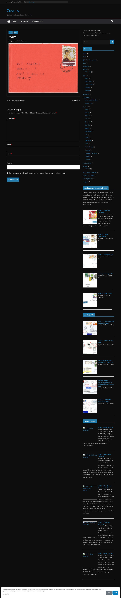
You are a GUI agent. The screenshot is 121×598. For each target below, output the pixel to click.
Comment (11, 119)
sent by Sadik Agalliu (105, 293)
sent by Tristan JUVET (105, 274)
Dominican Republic (91, 100)
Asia (84, 75)
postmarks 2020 (37, 21)
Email (9, 154)
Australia (86, 94)
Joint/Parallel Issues (89, 60)
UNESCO (86, 66)
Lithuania (88, 141)
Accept (115, 592)
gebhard (24, 41)
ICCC (84, 57)
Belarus (87, 116)
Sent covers (24, 21)
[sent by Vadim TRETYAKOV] (90, 235)
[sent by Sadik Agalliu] (90, 294)
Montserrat (88, 103)
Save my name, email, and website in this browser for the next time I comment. (37, 173)
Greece (87, 128)
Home (15, 21)
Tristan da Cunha (88, 175)
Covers (13, 10)
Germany (88, 122)
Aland (86, 109)
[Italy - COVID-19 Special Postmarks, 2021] (90, 321)
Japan (86, 78)
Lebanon (32, 2)
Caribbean (86, 97)
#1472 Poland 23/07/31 (105, 553)
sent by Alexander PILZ (105, 254)
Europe (85, 107)
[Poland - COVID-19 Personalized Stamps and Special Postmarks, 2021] (90, 380)
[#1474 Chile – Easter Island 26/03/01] (90, 486)
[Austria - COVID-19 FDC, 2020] (90, 341)
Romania (87, 156)
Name (9, 145)
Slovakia (87, 159)
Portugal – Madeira (91, 153)
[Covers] (9, 21)
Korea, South (89, 84)
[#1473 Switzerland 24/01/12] (90, 522)
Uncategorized (87, 179)
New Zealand (87, 163)
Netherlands (89, 147)
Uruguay (85, 182)
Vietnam (87, 91)
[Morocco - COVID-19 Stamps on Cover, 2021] (90, 361)
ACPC (10, 32)
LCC (84, 63)
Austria (87, 112)
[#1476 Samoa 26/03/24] (90, 428)
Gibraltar (87, 125)
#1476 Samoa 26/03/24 (105, 427)
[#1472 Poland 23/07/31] (90, 554)
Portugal (75, 101)
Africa (85, 69)
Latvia (86, 137)
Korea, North (89, 81)
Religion (85, 166)
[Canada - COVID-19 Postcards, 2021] (90, 400)
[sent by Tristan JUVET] (90, 274)
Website (9, 163)
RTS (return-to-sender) (17, 101)
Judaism (87, 169)
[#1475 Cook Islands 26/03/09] (90, 455)
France (87, 119)
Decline (109, 592)
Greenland (88, 131)
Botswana (88, 72)
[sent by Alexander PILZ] (90, 254)
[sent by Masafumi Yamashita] (90, 211)
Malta (15, 32)
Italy (86, 134)
